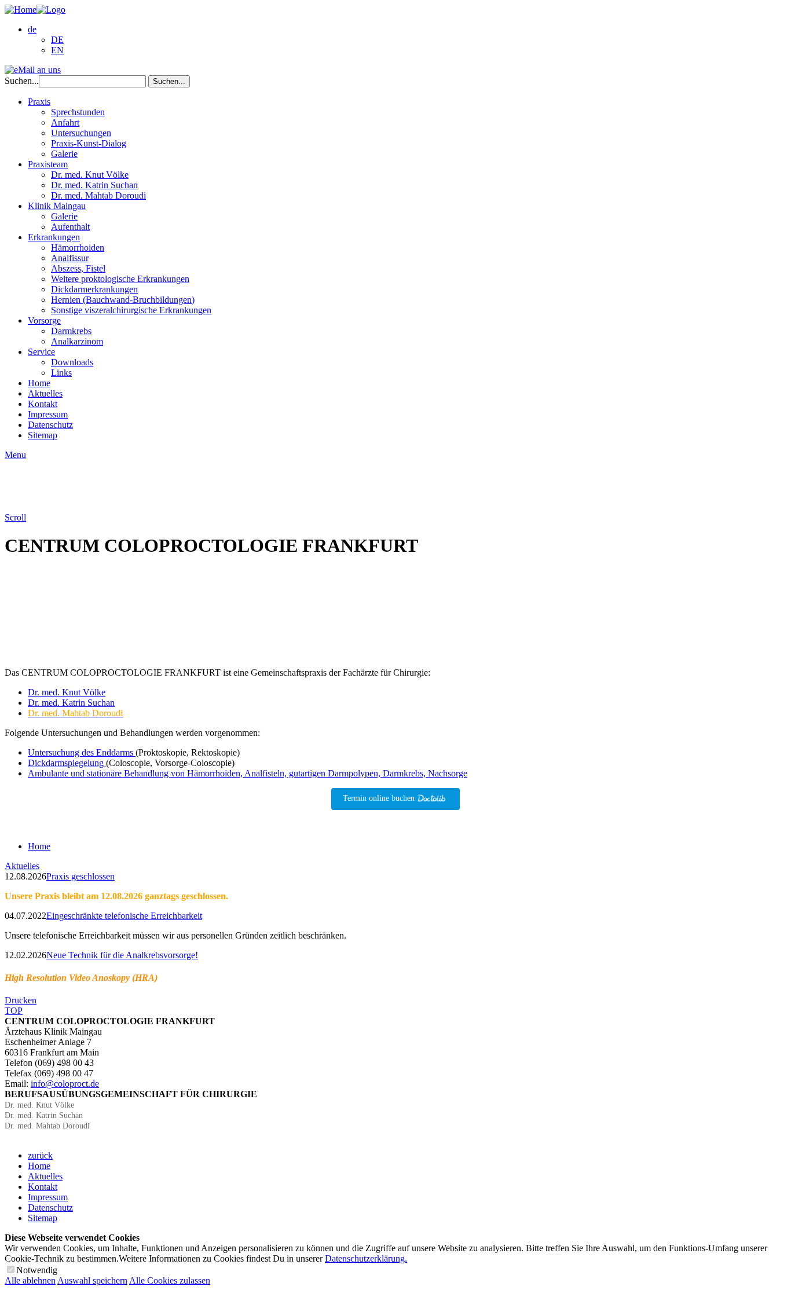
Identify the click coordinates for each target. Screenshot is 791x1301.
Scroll (15, 517)
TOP (14, 1011)
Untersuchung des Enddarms (82, 752)
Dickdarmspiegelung (67, 763)
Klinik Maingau (57, 206)
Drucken (20, 1000)
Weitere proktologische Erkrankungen (120, 279)
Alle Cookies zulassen (169, 1280)
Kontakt (42, 404)
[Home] (35, 9)
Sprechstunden (78, 112)
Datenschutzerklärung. (366, 1258)
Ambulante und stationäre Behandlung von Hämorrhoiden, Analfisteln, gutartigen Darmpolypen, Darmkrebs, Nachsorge (247, 773)
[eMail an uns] (33, 70)
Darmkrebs (71, 331)
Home (39, 383)
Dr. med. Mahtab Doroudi (98, 195)
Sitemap (42, 435)
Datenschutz (50, 425)
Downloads (72, 362)
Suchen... (22, 81)
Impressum (48, 414)
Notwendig (36, 1270)
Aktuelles (45, 393)
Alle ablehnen (30, 1280)
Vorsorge (44, 320)
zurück (40, 1155)
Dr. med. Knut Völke (90, 174)
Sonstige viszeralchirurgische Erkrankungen (131, 310)
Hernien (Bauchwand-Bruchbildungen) (123, 300)
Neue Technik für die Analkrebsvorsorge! (122, 955)
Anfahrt (65, 122)
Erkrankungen (54, 237)
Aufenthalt (70, 227)
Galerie (64, 154)
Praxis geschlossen (80, 876)
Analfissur (70, 258)
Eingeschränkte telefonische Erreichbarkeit (124, 916)
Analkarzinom (77, 341)
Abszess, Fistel (78, 268)
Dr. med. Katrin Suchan (94, 185)
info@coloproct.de (65, 1084)
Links (61, 373)
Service (41, 352)
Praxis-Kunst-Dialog (88, 143)
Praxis (39, 102)
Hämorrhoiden (77, 247)
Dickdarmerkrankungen (94, 289)
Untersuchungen (81, 133)
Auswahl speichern (92, 1280)
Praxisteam (48, 164)
